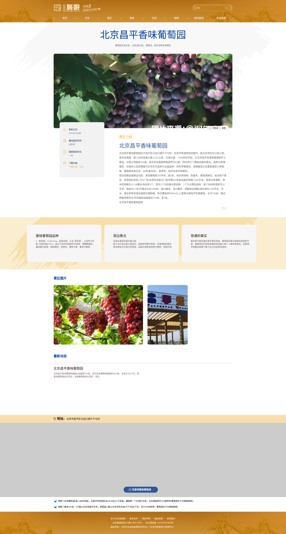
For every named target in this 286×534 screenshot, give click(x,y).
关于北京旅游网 (118, 518)
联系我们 (171, 518)
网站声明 (146, 518)
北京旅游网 (77, 8)
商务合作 (133, 518)
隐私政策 (158, 518)
